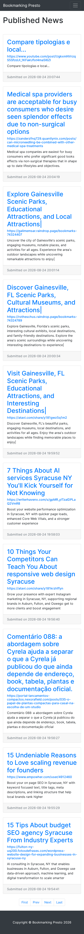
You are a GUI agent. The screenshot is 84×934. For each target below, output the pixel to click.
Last (59, 902)
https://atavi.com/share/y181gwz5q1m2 (37, 417)
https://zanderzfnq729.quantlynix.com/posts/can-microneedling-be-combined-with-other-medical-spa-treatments (41, 142)
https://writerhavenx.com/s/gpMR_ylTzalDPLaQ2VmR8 (41, 501)
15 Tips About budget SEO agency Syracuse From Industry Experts (40, 832)
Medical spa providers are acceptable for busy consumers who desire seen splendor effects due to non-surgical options (42, 112)
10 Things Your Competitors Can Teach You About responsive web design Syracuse (41, 566)
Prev (36, 902)
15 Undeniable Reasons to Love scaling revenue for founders (42, 762)
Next (47, 902)
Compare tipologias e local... (38, 45)
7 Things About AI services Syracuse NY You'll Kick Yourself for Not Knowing (40, 482)
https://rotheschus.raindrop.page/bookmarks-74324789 (42, 318)
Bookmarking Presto (21, 5)
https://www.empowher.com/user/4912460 (39, 777)
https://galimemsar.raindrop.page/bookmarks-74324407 (42, 232)
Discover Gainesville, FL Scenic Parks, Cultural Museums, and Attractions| (41, 299)
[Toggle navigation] (75, 5)
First (24, 902)
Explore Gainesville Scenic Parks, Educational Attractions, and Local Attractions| (39, 209)
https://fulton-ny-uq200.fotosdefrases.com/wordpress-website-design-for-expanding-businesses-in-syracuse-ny (42, 852)
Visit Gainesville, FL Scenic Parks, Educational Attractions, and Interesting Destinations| (36, 391)
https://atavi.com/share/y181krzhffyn (35, 588)
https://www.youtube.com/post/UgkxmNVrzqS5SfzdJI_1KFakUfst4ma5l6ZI (41, 58)
